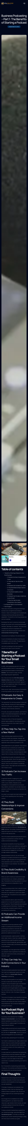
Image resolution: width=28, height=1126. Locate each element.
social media (13, 1032)
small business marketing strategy (9, 632)
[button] (24, 3)
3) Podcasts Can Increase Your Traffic (16, 585)
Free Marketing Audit (6, 1114)
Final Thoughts (7, 606)
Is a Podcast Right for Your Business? (13, 604)
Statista (3, 672)
